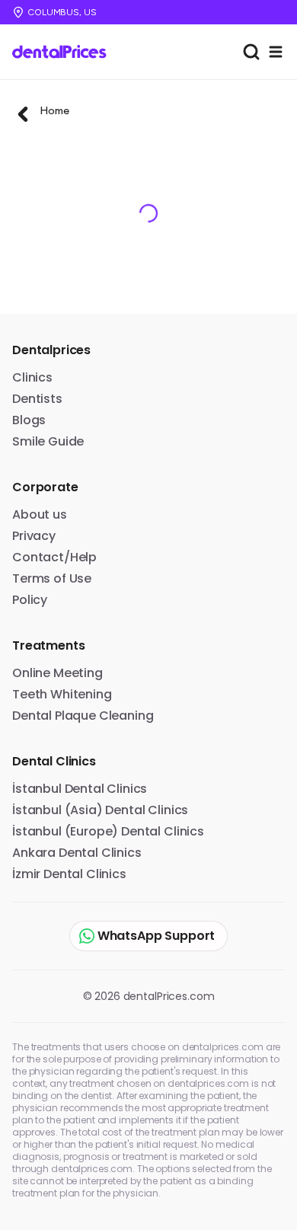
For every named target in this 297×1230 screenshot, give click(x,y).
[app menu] (276, 52)
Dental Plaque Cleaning (82, 715)
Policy (29, 600)
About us (39, 514)
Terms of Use (51, 578)
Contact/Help (54, 557)
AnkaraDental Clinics (77, 852)
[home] (64, 52)
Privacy (34, 536)
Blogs (29, 420)
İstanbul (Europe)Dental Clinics (108, 831)
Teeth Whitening (62, 694)
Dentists (37, 398)
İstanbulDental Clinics (79, 788)
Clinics (32, 377)
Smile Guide (48, 441)
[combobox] (251, 52)
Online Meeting (57, 673)
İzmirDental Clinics (69, 874)
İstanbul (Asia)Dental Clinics (100, 810)
